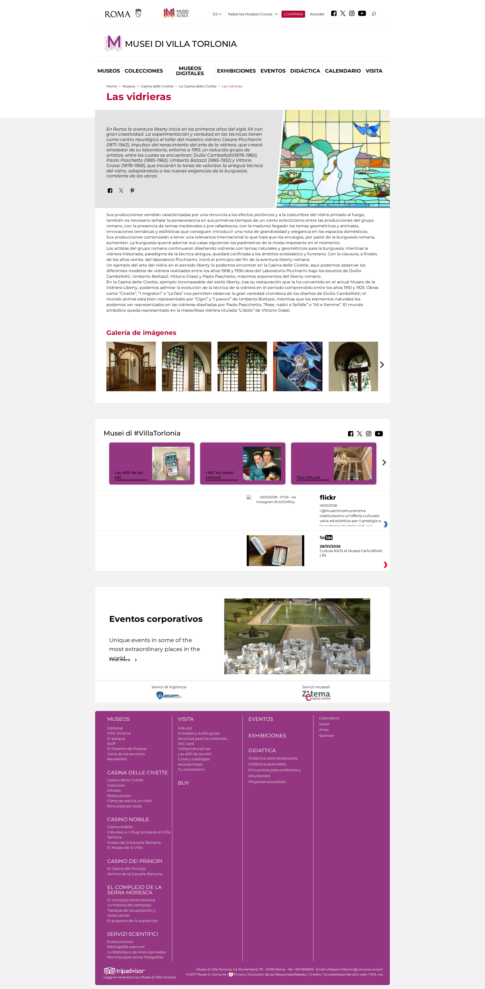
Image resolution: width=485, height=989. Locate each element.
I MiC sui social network (220, 475)
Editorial (115, 728)
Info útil (185, 728)
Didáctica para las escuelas (273, 758)
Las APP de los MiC (195, 754)
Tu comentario (191, 769)
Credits (315, 974)
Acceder (317, 14)
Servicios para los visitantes (202, 738)
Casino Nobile (128, 819)
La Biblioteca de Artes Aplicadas (136, 952)
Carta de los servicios (126, 754)
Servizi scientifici (132, 934)
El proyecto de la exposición (132, 920)
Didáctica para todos (267, 764)
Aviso (324, 729)
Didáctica (305, 71)
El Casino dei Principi (126, 868)
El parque (116, 738)
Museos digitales (190, 71)
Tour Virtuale (309, 477)
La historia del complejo (129, 905)
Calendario (343, 71)
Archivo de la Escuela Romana (135, 874)
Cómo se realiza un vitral (129, 800)
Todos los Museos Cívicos (250, 14)
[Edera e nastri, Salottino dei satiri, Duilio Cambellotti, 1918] (353, 366)
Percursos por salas (124, 806)
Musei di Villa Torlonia (181, 44)
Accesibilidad (190, 764)
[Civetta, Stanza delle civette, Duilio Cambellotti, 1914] (297, 366)
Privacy (240, 974)
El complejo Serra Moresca (131, 900)
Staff (111, 743)
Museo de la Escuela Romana (134, 842)
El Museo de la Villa (125, 847)
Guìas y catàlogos (194, 759)
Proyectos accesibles (267, 781)
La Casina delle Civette (197, 86)
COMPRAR (293, 14)
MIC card (186, 743)
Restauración (119, 795)
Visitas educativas (194, 748)
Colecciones (144, 71)
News (324, 724)
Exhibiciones (236, 71)
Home (111, 86)
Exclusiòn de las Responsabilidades (277, 974)
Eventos (272, 71)
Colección (116, 785)
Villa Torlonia (119, 733)
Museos (108, 71)
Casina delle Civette (157, 86)
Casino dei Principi (134, 861)
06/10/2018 (350, 516)
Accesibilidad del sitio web (345, 974)
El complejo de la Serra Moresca (134, 890)
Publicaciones (120, 941)
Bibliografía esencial (126, 946)
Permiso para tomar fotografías (135, 957)
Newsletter (117, 759)
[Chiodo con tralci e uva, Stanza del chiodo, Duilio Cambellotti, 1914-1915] (186, 366)
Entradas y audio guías (198, 733)
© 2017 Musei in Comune (206, 974)
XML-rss (376, 974)
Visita (374, 71)
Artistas (114, 790)
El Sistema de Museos (127, 748)
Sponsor (326, 735)
